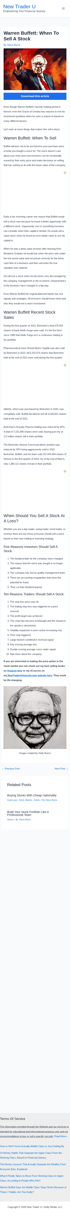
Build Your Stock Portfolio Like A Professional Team (28, 813)
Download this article (35, 96)
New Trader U (19, 6)
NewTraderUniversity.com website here (29, 675)
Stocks (37, 800)
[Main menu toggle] (63, 8)
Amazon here (14, 670)
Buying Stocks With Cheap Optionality (31, 795)
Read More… (61, 1136)
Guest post (12, 800)
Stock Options (25, 800)
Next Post (61, 769)
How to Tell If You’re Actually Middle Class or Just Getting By (32, 1146)
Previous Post (11, 769)
